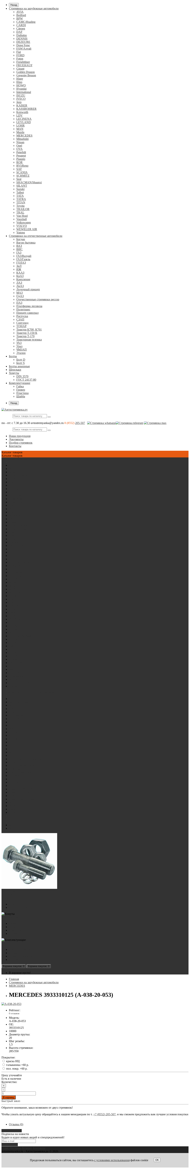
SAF (19, 169)
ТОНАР (21, 326)
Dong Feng (23, 45)
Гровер (20, 389)
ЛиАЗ (20, 286)
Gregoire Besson (26, 75)
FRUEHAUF (24, 65)
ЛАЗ (19, 282)
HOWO (21, 85)
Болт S (20, 363)
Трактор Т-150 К (26, 332)
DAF (19, 31)
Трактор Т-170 (25, 336)
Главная (14, 979)
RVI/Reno (22, 165)
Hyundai (21, 88)
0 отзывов (14, 1013)
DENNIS (21, 38)
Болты (13, 356)
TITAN (20, 202)
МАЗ (19, 292)
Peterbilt (21, 152)
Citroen (20, 28)
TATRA (21, 199)
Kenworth (22, 112)
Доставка (15, 1147)
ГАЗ (18, 252)
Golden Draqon (25, 72)
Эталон (21, 352)
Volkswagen (23, 222)
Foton (19, 58)
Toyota (20, 205)
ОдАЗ (20, 296)
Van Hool (22, 215)
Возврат (27, 1147)
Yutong (20, 232)
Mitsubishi (22, 138)
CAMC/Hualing (25, 21)
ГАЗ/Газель (23, 259)
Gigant (20, 68)
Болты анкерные (19, 366)
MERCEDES (24, 135)
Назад (13, 5)
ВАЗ (19, 245)
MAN (19, 128)
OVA (19, 148)
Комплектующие (19, 383)
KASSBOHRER (26, 108)
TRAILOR (23, 209)
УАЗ (19, 342)
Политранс (23, 309)
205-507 (80, 423)
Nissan (20, 142)
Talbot (20, 192)
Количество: (9, 1082)
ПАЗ (19, 302)
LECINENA (24, 118)
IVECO (21, 98)
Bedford (21, 15)
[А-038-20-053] (11, 1004)
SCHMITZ (23, 175)
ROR (19, 162)
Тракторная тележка (29, 339)
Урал (19, 346)
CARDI (21, 25)
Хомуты (14, 373)
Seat (18, 179)
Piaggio (20, 159)
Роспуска (22, 316)
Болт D (20, 359)
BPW (19, 18)
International (23, 92)
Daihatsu (21, 35)
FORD (20, 55)
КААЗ (20, 272)
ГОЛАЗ (21, 262)
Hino (19, 82)
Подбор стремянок (20, 442)
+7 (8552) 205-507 (104, 1114)
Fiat (18, 52)
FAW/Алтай (23, 48)
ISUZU (20, 95)
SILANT (21, 185)
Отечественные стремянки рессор (37, 299)
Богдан (20, 239)
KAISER (21, 105)
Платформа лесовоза (29, 306)
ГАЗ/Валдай (23, 256)
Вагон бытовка (25, 242)
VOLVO (21, 225)
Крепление (23, 279)
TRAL (20, 212)
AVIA (20, 11)
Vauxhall (21, 219)
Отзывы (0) (16, 1124)
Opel (19, 145)
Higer (19, 78)
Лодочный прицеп (28, 289)
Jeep (19, 102)
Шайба (20, 396)
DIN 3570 (22, 376)
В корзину (8, 1097)
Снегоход (22, 322)
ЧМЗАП (21, 349)
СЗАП (20, 319)
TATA (20, 195)
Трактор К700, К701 (29, 329)
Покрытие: (8, 1057)
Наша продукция (19, 436)
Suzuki (20, 189)
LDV (19, 115)
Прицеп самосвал (27, 312)
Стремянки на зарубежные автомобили (34, 8)
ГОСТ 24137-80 (26, 379)
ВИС (19, 249)
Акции (5, 943)
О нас (5, 1147)
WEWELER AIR (26, 229)
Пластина (22, 393)
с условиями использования (112, 1160)
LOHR (20, 125)
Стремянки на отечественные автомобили (35, 235)
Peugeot (21, 155)
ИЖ (18, 269)
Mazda (20, 132)
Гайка (20, 386)
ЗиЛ (19, 266)
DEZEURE (23, 41)
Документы (16, 439)
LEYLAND (23, 122)
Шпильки (15, 369)
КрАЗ (20, 276)
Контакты (15, 446)
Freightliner (23, 62)
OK (157, 1160)
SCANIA (22, 172)
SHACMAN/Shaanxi (29, 182)
